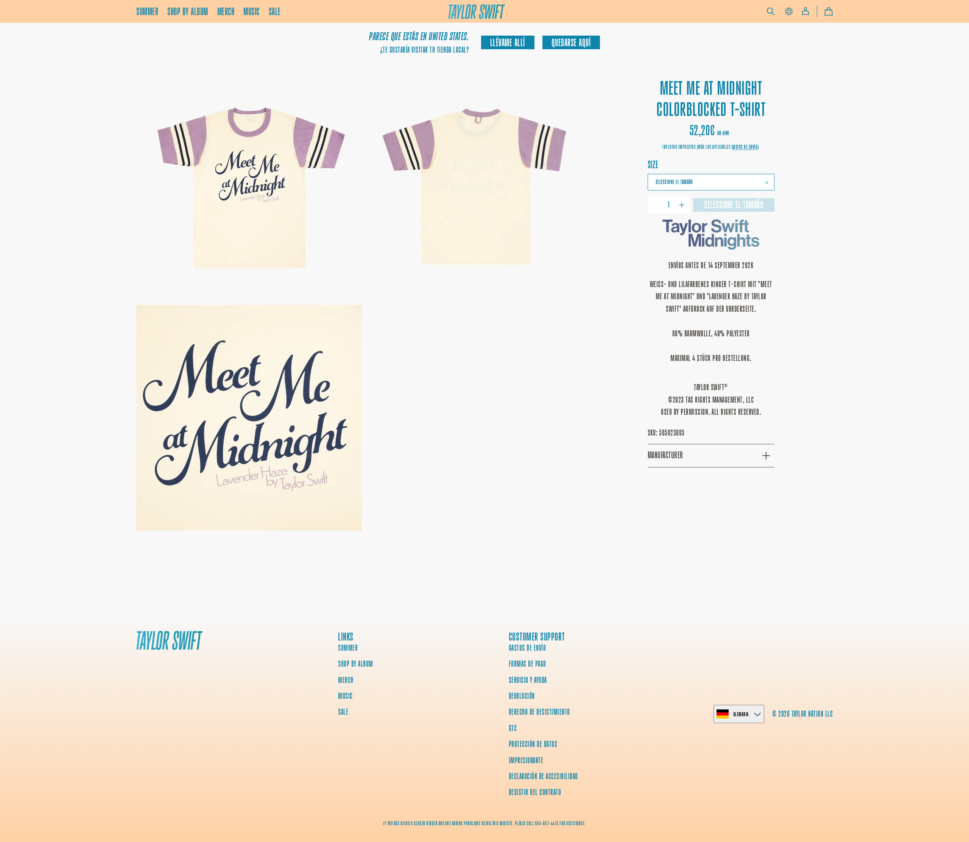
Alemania (741, 714)
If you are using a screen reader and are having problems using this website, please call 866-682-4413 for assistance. (484, 823)
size (653, 164)
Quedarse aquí (571, 42)
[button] (770, 11)
